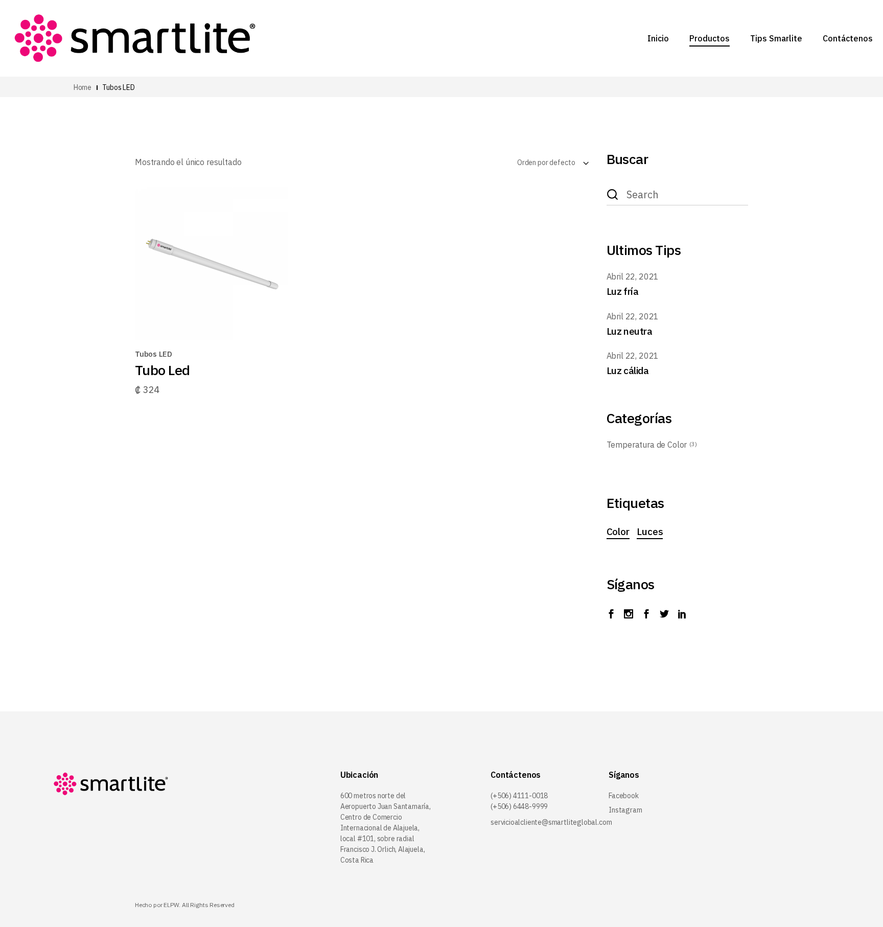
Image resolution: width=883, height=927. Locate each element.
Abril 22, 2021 (633, 276)
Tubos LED (153, 354)
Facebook (624, 795)
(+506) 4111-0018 (519, 795)
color (618, 531)
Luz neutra (630, 331)
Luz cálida (628, 370)
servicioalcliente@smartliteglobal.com (551, 822)
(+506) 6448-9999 (519, 806)
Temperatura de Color (647, 444)
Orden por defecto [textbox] (546, 162)
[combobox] (526, 162)
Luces (650, 531)
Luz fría (623, 291)
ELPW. (172, 905)
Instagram (625, 810)
